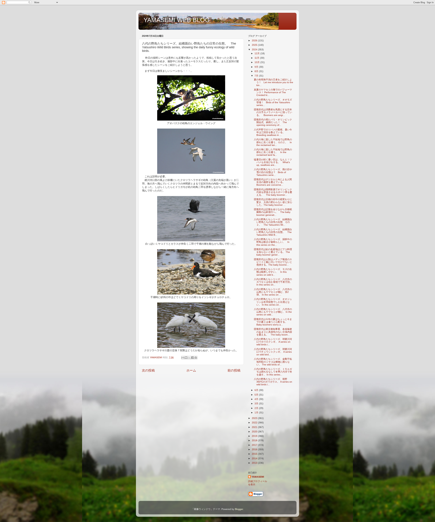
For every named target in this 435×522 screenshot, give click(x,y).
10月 (257, 62)
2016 (255, 449)
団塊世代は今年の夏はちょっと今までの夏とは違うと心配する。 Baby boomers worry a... (273, 322)
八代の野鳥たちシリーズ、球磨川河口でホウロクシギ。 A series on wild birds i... (273, 342)
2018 (255, 440)
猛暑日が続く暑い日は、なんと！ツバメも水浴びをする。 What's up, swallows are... (273, 162)
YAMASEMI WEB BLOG (177, 19)
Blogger (239, 509)
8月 (257, 71)
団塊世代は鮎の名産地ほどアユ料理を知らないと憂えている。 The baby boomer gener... (273, 252)
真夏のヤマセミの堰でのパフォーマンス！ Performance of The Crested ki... (273, 92)
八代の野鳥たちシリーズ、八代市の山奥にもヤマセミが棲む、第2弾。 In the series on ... (273, 292)
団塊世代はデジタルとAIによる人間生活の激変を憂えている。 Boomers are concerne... (273, 182)
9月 (257, 67)
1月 (257, 412)
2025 (255, 45)
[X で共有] (189, 357)
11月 (257, 58)
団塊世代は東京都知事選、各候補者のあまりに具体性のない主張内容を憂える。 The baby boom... (273, 332)
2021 (255, 427)
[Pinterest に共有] (195, 357)
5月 (257, 394)
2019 (255, 436)
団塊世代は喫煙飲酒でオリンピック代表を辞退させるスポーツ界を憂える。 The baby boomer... (273, 192)
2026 (255, 40)
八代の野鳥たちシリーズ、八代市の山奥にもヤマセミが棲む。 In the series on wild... (273, 312)
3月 (257, 403)
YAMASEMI (257, 477)
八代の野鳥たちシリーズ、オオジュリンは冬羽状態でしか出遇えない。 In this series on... (273, 302)
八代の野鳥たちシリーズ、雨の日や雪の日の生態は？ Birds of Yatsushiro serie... (273, 172)
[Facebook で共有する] (192, 357)
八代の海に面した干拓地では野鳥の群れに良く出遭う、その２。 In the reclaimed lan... (273, 142)
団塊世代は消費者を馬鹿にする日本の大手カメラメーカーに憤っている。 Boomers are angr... (273, 112)
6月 (257, 390)
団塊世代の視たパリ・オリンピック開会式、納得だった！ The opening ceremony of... (273, 122)
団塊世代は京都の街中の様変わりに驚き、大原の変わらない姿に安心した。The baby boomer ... (273, 202)
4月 (257, 399)
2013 (255, 463)
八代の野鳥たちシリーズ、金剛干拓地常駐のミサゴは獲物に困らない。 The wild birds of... (273, 362)
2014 (255, 458)
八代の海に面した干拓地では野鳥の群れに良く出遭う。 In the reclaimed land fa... (273, 152)
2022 (255, 422)
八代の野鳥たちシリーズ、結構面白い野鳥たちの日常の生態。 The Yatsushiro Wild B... (273, 232)
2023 (255, 418)
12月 (257, 53)
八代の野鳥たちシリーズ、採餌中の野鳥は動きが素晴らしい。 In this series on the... (273, 242)
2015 (255, 454)
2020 (255, 431)
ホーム (191, 370)
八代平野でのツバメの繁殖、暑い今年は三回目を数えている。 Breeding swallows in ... (273, 132)
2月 (257, 408)
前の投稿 (234, 370)
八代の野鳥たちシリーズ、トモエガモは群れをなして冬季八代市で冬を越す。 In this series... (273, 372)
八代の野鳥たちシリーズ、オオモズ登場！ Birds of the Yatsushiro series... (273, 102)
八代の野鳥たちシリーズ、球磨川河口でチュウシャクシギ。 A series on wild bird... (273, 352)
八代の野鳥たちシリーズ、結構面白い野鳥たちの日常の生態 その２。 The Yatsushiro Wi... (273, 222)
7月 (257, 75)
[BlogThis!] (186, 357)
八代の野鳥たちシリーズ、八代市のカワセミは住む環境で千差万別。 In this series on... (273, 282)
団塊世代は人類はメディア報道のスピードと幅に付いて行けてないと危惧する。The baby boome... (273, 262)
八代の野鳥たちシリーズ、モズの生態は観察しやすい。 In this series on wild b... (273, 272)
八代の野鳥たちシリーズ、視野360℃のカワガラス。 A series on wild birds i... (273, 382)
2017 (255, 445)
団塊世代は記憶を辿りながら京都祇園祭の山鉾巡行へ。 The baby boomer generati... (273, 212)
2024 (255, 49)
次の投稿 (148, 370)
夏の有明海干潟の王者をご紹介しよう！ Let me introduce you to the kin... (273, 82)
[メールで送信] (183, 357)
